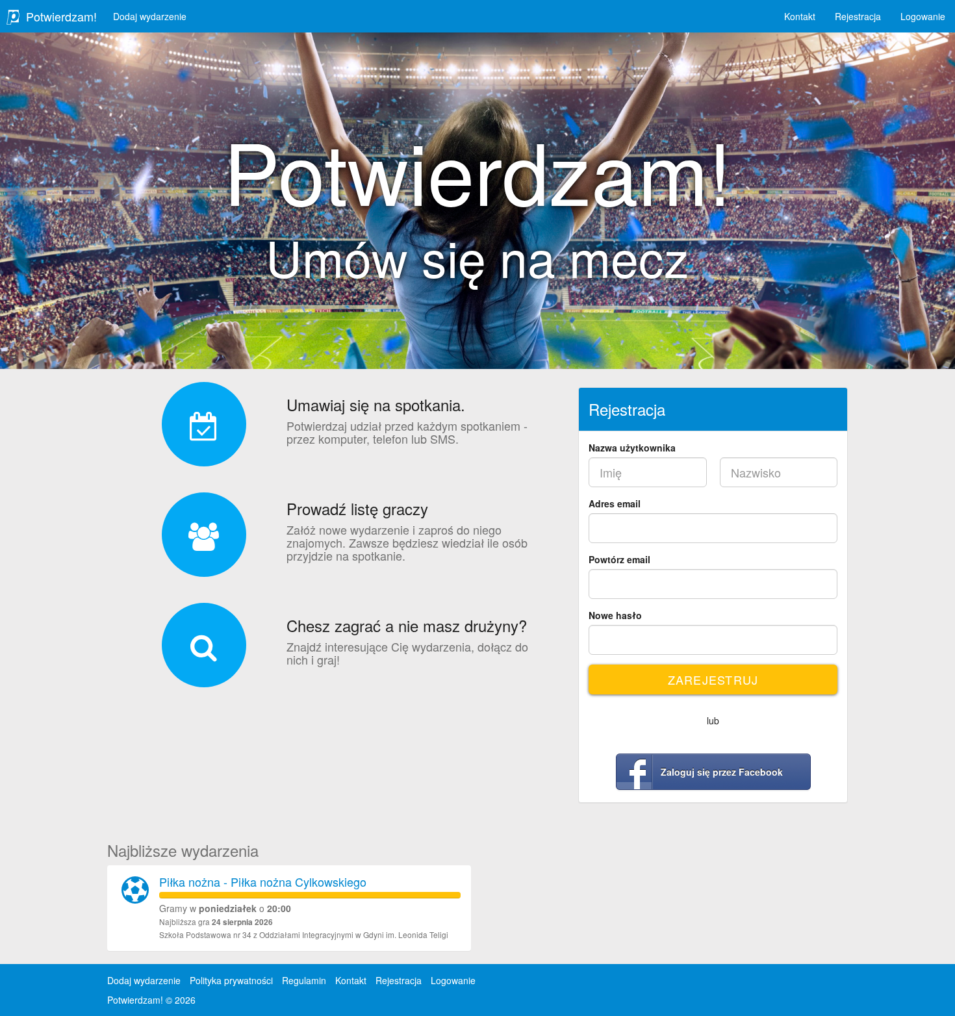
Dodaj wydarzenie (149, 16)
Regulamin (304, 980)
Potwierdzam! (61, 16)
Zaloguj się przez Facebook (722, 771)
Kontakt (799, 16)
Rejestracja (858, 16)
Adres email (615, 503)
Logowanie (922, 16)
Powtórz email (619, 559)
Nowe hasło (615, 615)
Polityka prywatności (231, 980)
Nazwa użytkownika (632, 447)
